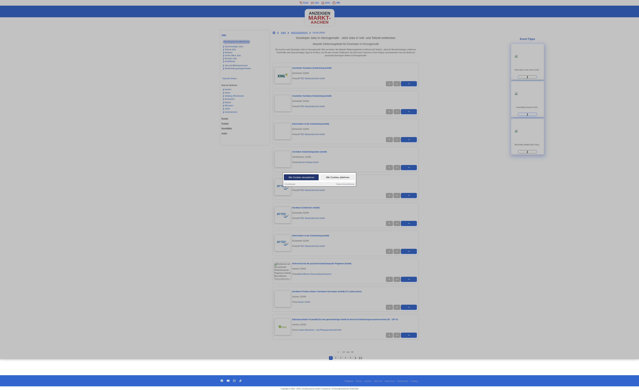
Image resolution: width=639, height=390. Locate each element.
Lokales (367, 381)
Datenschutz (402, 381)
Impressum (390, 381)
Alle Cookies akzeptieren (301, 177)
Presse (359, 381)
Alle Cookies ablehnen (337, 177)
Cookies (414, 381)
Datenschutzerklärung (345, 184)
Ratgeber (349, 381)
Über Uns (378, 381)
